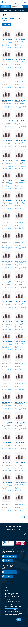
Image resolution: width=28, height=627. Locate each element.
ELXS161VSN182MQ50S (20, 140)
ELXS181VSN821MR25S (20, 503)
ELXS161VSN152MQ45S (7, 120)
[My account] (14, 2)
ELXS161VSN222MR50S (20, 180)
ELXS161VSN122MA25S (7, 80)
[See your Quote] (19, 2)
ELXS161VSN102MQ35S (7, 60)
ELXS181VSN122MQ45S (20, 321)
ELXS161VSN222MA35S (20, 160)
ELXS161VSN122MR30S (20, 100)
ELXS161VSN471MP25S (20, 221)
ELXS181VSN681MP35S (20, 462)
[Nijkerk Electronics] (5, 3)
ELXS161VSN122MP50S (20, 80)
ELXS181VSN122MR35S (7, 341)
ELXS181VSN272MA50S (20, 422)
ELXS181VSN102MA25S (7, 281)
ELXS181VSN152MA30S (20, 341)
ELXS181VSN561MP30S (20, 442)
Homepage (4, 10)
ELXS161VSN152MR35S (20, 120)
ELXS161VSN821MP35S (7, 261)
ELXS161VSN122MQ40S (7, 100)
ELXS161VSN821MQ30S (20, 261)
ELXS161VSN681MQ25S (20, 241)
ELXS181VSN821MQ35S (7, 503)
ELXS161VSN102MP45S (20, 39)
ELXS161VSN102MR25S (20, 60)
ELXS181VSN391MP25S (7, 442)
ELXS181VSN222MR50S (7, 422)
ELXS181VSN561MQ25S (7, 462)
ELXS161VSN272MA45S (20, 200)
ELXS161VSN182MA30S (7, 140)
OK (18, 619)
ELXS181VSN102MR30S (7, 321)
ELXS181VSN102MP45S (20, 281)
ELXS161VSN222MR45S (7, 180)
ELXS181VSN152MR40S (20, 362)
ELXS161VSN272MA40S (7, 200)
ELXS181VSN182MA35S (7, 382)
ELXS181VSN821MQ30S (20, 482)
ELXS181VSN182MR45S (20, 382)
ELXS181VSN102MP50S (7, 301)
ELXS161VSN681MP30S (7, 241)
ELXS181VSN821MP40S (7, 482)
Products (10, 10)
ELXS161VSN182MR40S (7, 160)
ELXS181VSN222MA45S (20, 402)
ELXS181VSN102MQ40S (20, 301)
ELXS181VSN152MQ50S (7, 362)
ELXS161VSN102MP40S (7, 39)
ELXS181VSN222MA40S (7, 402)
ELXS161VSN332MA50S (7, 221)
